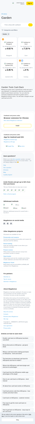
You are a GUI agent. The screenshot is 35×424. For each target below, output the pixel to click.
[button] (30, 24)
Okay (17, 420)
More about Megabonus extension (13, 120)
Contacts (5, 314)
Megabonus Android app (10, 139)
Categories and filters (11, 30)
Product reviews (8, 250)
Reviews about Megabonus (10, 316)
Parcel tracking (7, 243)
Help (4, 165)
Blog (4, 172)
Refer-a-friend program (9, 194)
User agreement (7, 325)
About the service (8, 311)
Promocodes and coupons (11, 237)
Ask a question (17, 159)
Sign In (30, 3)
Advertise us (6, 276)
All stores (5, 170)
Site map (5, 319)
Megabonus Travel (8, 262)
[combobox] (17, 25)
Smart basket (7, 256)
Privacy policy (7, 328)
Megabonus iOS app (9, 141)
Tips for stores (7, 279)
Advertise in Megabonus (9, 281)
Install (17, 125)
